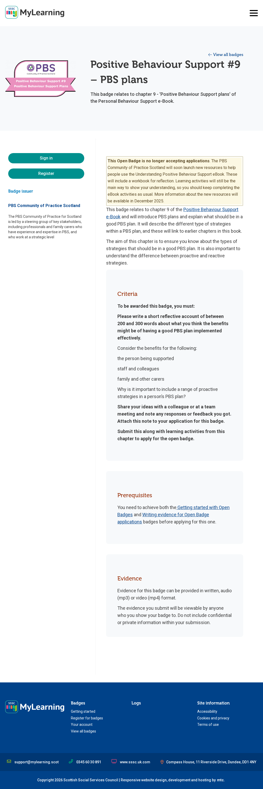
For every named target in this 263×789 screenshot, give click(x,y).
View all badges (228, 54)
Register (46, 173)
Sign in (46, 158)
